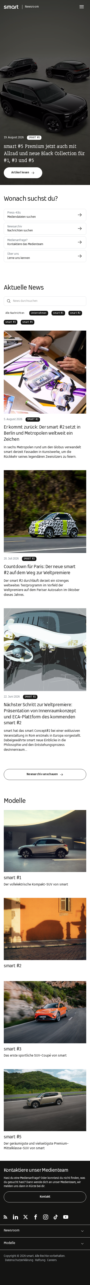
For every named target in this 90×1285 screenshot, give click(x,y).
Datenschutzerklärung (19, 1260)
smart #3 (12, 1049)
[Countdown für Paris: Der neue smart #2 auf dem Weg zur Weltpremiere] (45, 511)
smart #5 (34, 137)
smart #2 (32, 419)
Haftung (40, 1260)
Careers (52, 1260)
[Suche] (9, 301)
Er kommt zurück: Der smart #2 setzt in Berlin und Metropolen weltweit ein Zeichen (42, 433)
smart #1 (12, 878)
